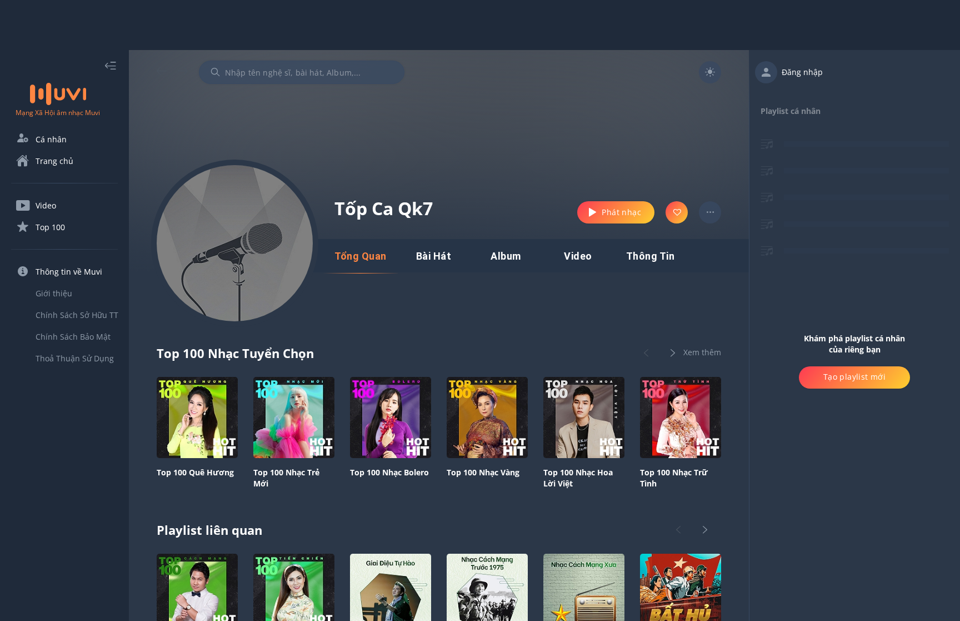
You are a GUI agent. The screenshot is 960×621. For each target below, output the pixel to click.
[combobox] (301, 72)
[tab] (360, 256)
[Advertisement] (480, 25)
